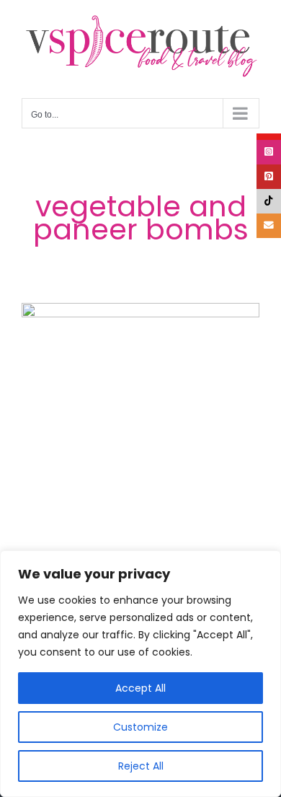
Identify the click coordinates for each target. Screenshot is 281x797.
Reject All (141, 766)
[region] (140, 673)
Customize (140, 727)
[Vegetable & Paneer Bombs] (140, 422)
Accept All (140, 688)
